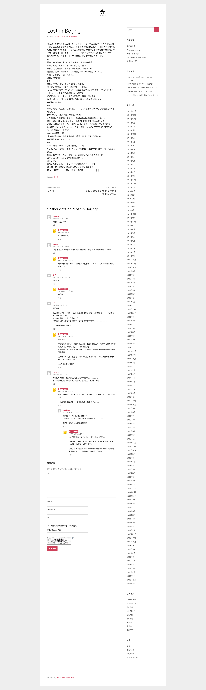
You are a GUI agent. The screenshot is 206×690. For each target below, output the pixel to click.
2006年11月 (131, 401)
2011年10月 (131, 195)
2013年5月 (131, 161)
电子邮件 (51, 509)
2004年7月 (131, 507)
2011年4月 (131, 203)
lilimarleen (73, 36)
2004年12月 (131, 488)
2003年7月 (131, 553)
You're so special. (134, 50)
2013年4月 (131, 164)
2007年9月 (131, 363)
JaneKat (130, 95)
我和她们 (130, 615)
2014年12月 (131, 134)
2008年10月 (131, 313)
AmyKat (130, 84)
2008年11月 (131, 309)
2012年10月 (131, 184)
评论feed (130, 654)
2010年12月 (131, 214)
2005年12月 (131, 443)
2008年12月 (131, 305)
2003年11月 (131, 538)
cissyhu (56, 216)
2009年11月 (131, 264)
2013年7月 (131, 153)
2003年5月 (131, 561)
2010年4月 (131, 245)
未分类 (56, 177)
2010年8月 (131, 229)
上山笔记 (130, 607)
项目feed (130, 650)
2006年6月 (131, 420)
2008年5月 (131, 332)
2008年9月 (131, 317)
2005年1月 (131, 485)
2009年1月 (131, 302)
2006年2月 (131, 435)
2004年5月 (131, 515)
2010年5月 (131, 241)
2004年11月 (131, 492)
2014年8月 (131, 138)
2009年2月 (131, 298)
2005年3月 (131, 477)
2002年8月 (131, 584)
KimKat (129, 87)
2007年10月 (131, 359)
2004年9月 (131, 500)
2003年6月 (131, 557)
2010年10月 (131, 222)
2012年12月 (131, 180)
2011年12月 (131, 191)
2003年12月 (131, 534)
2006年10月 (131, 405)
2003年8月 (131, 549)
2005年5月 (131, 469)
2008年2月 (131, 344)
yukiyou (56, 372)
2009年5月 (131, 286)
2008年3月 (131, 340)
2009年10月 (131, 267)
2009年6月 (131, 283)
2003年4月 (131, 564)
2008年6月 (131, 328)
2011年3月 (131, 206)
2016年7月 (131, 126)
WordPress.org (133, 657)
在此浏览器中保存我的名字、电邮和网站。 (63, 526)
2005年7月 (131, 462)
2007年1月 (131, 393)
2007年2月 (131, 389)
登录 (128, 646)
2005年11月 (131, 446)
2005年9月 (131, 454)
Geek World (131, 600)
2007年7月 (131, 370)
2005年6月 (131, 465)
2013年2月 (131, 172)
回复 (54, 225)
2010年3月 (131, 248)
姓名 (49, 501)
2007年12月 (131, 351)
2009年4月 (131, 290)
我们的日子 (131, 611)
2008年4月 (131, 336)
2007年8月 (131, 366)
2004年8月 (131, 504)
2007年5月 (131, 378)
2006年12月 (131, 397)
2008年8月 (131, 321)
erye (54, 303)
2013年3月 (131, 168)
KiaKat (129, 91)
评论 (48, 473)
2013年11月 (131, 145)
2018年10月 (131, 115)
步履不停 (130, 630)
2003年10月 (131, 542)
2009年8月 (131, 275)
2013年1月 (131, 176)
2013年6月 (131, 157)
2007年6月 (131, 374)
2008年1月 (131, 347)
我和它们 (130, 619)
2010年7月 (131, 233)
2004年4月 (131, 519)
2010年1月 (131, 256)
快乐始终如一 (132, 46)
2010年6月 (131, 237)
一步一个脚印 (132, 603)
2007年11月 (131, 355)
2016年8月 (131, 123)
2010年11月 (131, 218)
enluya (55, 244)
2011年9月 (131, 199)
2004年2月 (131, 526)
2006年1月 (131, 439)
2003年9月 (131, 545)
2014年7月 (131, 142)
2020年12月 (131, 111)
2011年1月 (130, 210)
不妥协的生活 (132, 61)
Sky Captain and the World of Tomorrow (101, 190)
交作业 (53, 189)
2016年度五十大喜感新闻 (136, 57)
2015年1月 (131, 130)
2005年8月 (131, 458)
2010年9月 (131, 225)
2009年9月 (131, 271)
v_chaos (56, 275)
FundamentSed (133, 77)
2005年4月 (131, 473)
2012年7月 (131, 187)
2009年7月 (131, 279)
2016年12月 (131, 119)
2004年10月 (131, 496)
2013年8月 (131, 149)
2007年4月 (131, 382)
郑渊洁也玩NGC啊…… (147, 87)
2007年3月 (131, 385)
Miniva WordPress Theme (66, 678)
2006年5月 (131, 423)
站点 (48, 518)
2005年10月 (131, 450)
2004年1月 (131, 530)
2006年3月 (131, 431)
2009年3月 (131, 294)
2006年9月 (131, 408)
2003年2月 (131, 572)
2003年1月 (131, 576)
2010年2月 (131, 252)
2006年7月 (131, 416)
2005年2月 (131, 481)
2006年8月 (131, 412)
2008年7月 (131, 324)
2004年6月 (131, 511)
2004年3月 (131, 523)
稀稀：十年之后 (133, 54)
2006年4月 (131, 427)
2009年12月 (131, 260)
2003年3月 (131, 568)
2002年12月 (131, 580)
